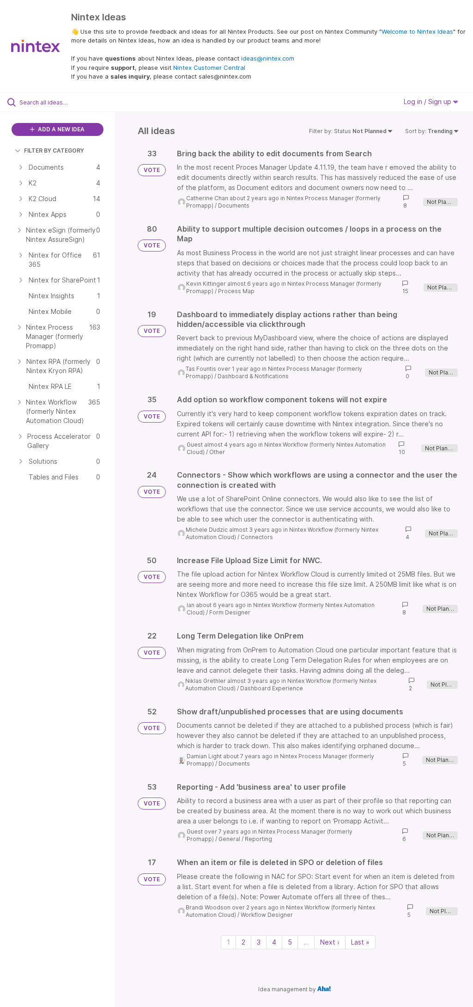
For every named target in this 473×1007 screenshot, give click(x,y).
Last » (360, 942)
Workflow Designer (267, 914)
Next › (330, 942)
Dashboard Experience (271, 688)
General (229, 838)
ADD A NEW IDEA (60, 129)
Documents (233, 205)
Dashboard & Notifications (253, 376)
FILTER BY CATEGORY (54, 150)
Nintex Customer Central (209, 67)
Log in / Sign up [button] (428, 101)
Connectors (257, 537)
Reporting (258, 838)
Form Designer (229, 612)
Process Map (236, 291)
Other (217, 451)
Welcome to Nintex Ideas (417, 31)
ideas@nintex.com (267, 58)
